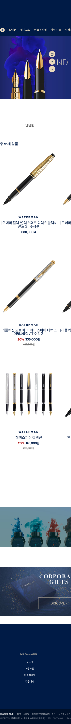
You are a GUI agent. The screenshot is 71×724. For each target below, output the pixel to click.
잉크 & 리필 (40, 29)
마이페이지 (29, 675)
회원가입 (29, 668)
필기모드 (25, 29)
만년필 (29, 125)
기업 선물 (55, 29)
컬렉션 (12, 29)
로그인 (29, 662)
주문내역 (29, 681)
